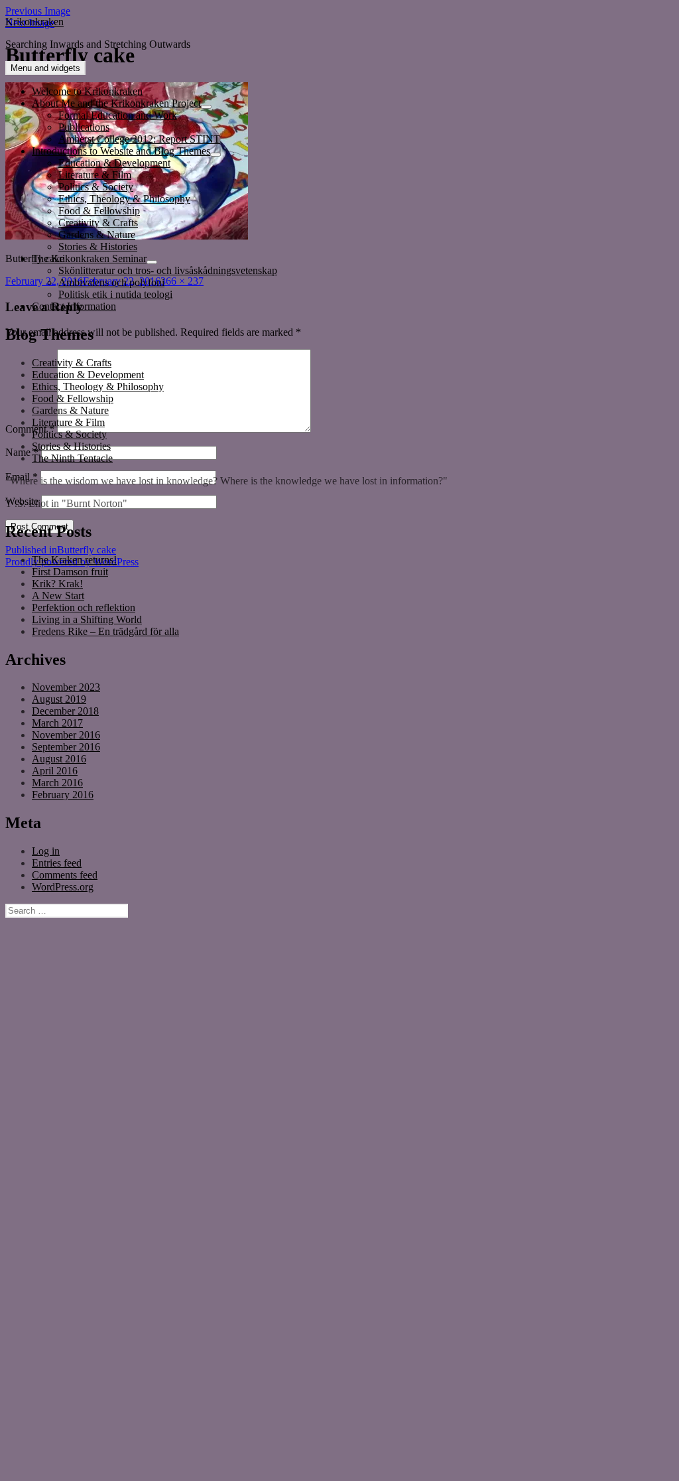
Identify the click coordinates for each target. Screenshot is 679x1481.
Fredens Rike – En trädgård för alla (105, 631)
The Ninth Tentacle (72, 458)
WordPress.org (62, 886)
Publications (83, 127)
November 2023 (66, 687)
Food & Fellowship (99, 210)
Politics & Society (95, 186)
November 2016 (66, 734)
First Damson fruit (70, 571)
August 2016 (59, 758)
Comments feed (64, 875)
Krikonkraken (34, 21)
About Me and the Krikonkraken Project (116, 103)
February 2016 (62, 794)
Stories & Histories (97, 246)
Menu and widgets (45, 68)
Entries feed (57, 863)
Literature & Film (94, 174)
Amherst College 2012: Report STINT (139, 139)
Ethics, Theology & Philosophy (124, 198)
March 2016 (57, 782)
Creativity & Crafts (98, 222)
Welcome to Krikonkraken (87, 91)
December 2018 (65, 711)
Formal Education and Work (117, 115)
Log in (46, 851)
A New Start (58, 595)
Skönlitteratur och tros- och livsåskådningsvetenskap (167, 270)
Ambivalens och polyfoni (111, 282)
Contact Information (74, 306)
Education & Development (114, 163)
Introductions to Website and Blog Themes (121, 151)
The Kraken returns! (74, 559)
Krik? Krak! (57, 583)
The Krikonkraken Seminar (89, 258)
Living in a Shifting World (87, 619)
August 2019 (59, 699)
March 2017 (57, 723)
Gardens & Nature (96, 234)
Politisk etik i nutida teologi (115, 294)
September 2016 (66, 746)
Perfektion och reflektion (83, 607)
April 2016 (55, 770)
